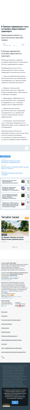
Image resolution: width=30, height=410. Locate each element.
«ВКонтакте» (13, 296)
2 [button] (15, 247)
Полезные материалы (6, 324)
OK (15, 402)
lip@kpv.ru (6, 291)
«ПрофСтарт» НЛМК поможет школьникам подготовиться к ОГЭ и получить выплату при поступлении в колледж (10, 204)
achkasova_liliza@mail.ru (14, 277)
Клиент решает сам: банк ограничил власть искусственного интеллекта (10, 182)
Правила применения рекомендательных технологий (11, 342)
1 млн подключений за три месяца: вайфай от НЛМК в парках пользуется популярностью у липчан (9, 196)
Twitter (10, 298)
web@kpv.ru (13, 387)
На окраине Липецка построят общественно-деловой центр (12, 238)
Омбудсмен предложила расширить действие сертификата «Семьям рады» (11, 189)
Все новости (4, 316)
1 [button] (13, 247)
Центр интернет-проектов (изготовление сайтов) (13, 352)
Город (4, 43)
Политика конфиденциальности (9, 336)
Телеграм (19, 296)
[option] (15, 232)
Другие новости (5, 328)
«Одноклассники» (5, 298)
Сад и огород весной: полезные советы (11, 320)
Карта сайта (4, 312)
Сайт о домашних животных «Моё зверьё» (11, 348)
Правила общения (5, 332)
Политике (21, 395)
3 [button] (16, 247)
